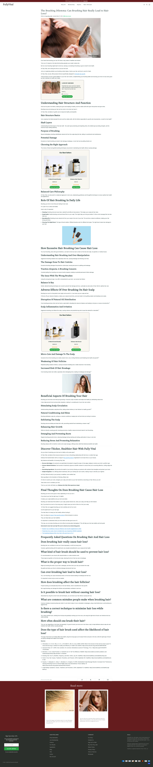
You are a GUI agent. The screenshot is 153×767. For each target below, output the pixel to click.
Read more (48, 725)
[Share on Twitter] (90, 679)
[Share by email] (108, 679)
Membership (71, 4)
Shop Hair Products (67, 96)
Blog (51, 749)
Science (52, 742)
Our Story (90, 737)
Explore (79, 4)
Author (51, 754)
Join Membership (54, 740)
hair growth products (68, 457)
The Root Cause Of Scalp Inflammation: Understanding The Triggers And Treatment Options (59, 716)
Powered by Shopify (14, 762)
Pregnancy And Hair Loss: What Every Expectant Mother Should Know (92, 715)
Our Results (52, 744)
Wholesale (90, 754)
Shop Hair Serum (76, 349)
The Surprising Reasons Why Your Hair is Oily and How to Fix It (57, 533)
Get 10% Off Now (11, 749)
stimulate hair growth (80, 74)
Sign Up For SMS (92, 742)
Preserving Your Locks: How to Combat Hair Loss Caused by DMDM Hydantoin (62, 531)
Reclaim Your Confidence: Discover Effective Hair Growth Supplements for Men (61, 528)
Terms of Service (92, 751)
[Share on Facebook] (82, 679)
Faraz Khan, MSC (48, 16)
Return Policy (91, 747)
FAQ (51, 751)
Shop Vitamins (76, 187)
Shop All (63, 4)
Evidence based (68, 16)
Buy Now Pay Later (93, 744)
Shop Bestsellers (54, 737)
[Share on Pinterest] (99, 679)
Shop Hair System (54, 187)
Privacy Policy (91, 749)
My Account (53, 756)
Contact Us (91, 740)
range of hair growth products (57, 515)
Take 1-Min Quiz (87, 4)
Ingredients (52, 747)
